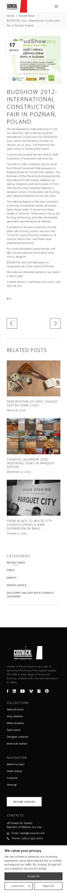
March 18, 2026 (16, 410)
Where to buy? (15, 764)
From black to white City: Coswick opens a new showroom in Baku (30, 524)
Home (10, 15)
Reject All (48, 886)
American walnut (17, 743)
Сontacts (12, 778)
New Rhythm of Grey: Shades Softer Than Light (32, 403)
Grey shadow (15, 716)
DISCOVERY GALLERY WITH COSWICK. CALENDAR (30, 594)
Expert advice (16, 585)
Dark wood (13, 730)
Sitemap (12, 784)
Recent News (27, 15)
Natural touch (15, 709)
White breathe (15, 723)
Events (12, 577)
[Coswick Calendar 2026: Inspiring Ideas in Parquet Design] (33, 436)
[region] (33, 869)
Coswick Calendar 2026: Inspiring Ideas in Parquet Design (31, 463)
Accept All (33, 876)
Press (11, 570)
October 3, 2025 (17, 533)
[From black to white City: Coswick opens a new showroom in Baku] (33, 498)
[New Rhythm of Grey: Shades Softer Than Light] (33, 378)
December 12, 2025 (19, 471)
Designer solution (17, 736)
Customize (17, 886)
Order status (14, 771)
